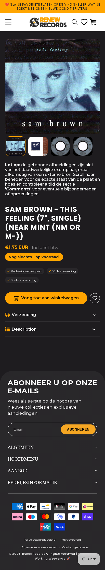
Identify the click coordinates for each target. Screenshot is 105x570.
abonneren (78, 429)
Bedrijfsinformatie (32, 482)
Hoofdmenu (23, 459)
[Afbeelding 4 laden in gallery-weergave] (83, 146)
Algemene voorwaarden (39, 547)
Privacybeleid (71, 539)
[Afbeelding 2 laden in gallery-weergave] (38, 146)
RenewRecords (34, 554)
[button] (75, 22)
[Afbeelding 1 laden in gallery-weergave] (15, 146)
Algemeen (21, 447)
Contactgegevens (75, 547)
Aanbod (18, 471)
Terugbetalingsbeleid (40, 539)
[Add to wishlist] (95, 298)
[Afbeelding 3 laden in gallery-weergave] (60, 146)
